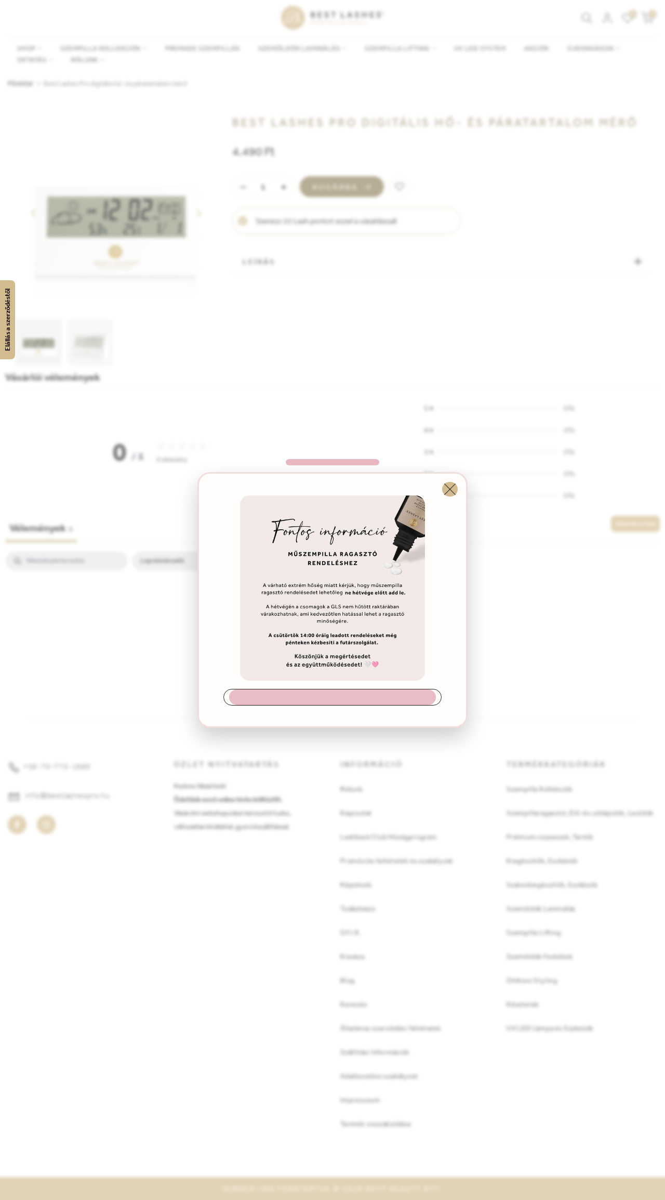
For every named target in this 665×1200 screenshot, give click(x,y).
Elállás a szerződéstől (7, 320)
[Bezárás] (450, 489)
